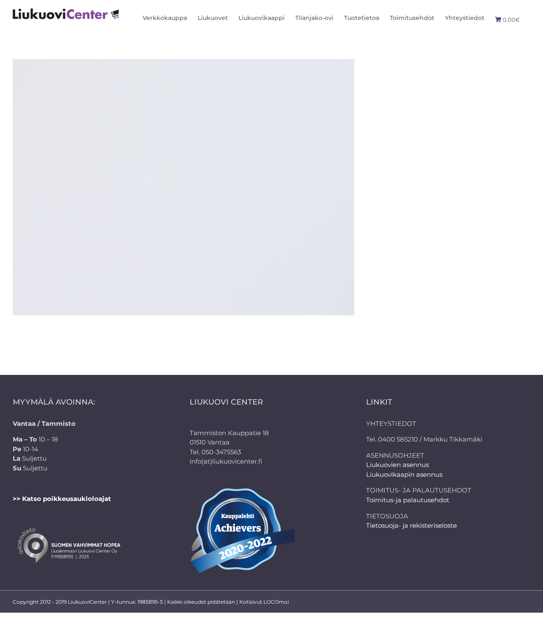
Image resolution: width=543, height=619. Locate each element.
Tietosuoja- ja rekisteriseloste (411, 525)
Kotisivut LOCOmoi (264, 602)
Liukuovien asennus (397, 465)
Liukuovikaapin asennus (404, 474)
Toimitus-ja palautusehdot (407, 500)
